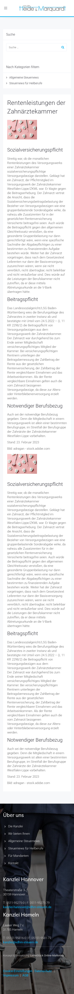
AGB (25, 975)
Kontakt (13, 863)
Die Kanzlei (15, 826)
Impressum (10, 975)
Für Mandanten (18, 856)
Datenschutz (43, 971)
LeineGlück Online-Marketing (47, 955)
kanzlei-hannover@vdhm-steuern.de (27, 907)
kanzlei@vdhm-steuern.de (20, 942)
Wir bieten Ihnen (19, 834)
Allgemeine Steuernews (24, 77)
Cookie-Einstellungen (17, 971)
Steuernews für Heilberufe (25, 83)
